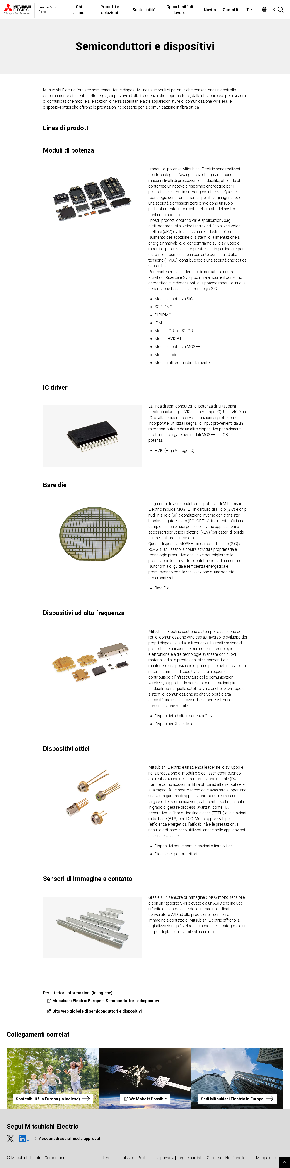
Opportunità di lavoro (179, 9)
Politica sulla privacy (155, 1157)
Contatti (230, 9)
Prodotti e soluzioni (109, 9)
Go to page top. (284, 1162)
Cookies (214, 1157)
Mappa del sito (269, 1157)
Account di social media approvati (70, 1138)
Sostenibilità (144, 9)
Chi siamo (79, 9)
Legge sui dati (190, 1157)
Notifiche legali (238, 1157)
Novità (210, 9)
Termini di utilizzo (117, 1157)
